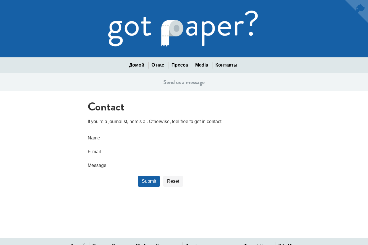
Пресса (179, 65)
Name (90, 137)
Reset (173, 181)
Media (201, 65)
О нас (158, 65)
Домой (136, 65)
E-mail (94, 151)
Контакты (226, 65)
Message (97, 165)
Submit (149, 181)
